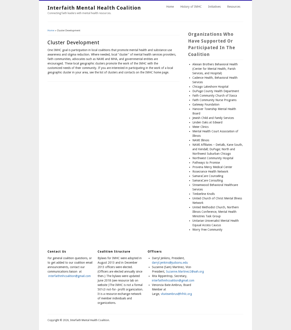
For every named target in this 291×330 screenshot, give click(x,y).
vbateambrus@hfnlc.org (176, 294)
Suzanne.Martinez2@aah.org (185, 271)
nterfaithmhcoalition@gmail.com (173, 280)
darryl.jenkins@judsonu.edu (170, 262)
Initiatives (214, 6)
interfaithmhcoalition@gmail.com (69, 276)
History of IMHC (191, 6)
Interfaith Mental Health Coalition (94, 8)
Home (170, 6)
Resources (233, 6)
